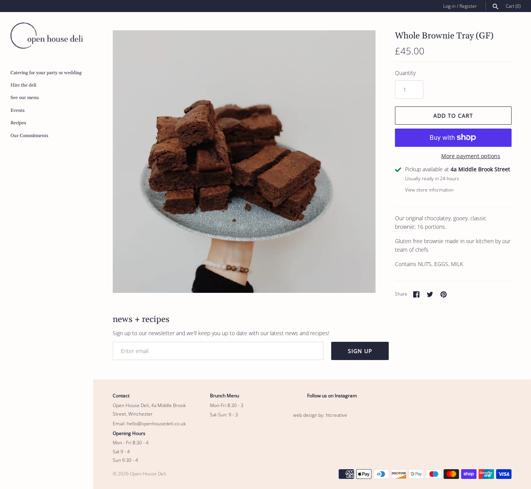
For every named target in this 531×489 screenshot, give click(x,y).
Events (17, 110)
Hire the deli (23, 85)
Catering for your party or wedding (46, 73)
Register (468, 6)
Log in (449, 6)
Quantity (405, 73)
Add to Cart (453, 115)
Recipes (18, 123)
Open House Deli (148, 473)
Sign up (360, 351)
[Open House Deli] (46, 36)
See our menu (24, 98)
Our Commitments (29, 136)
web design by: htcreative (320, 415)
